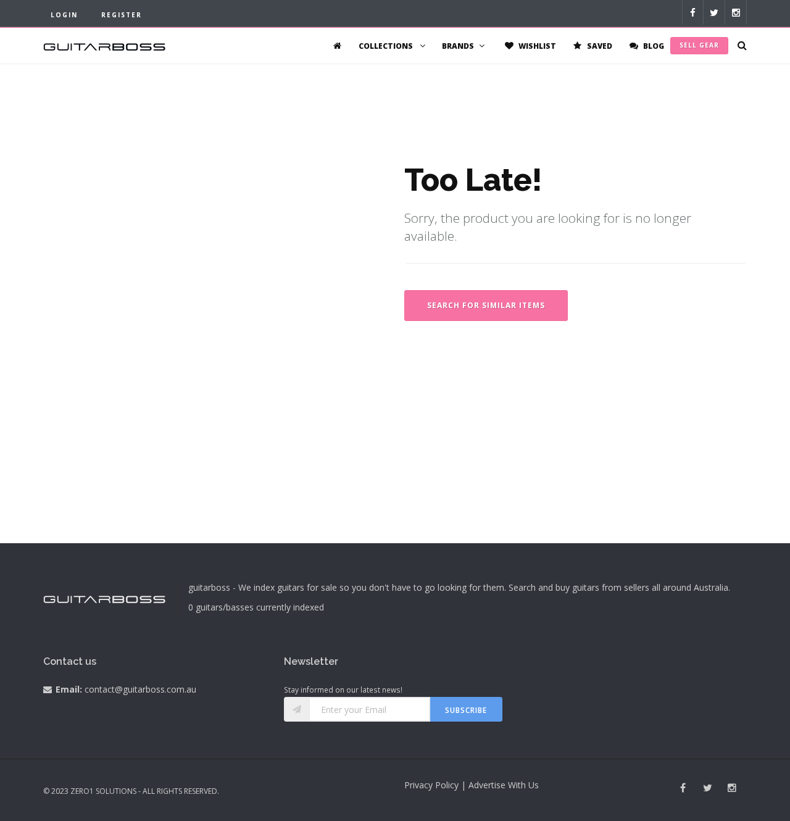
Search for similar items (486, 305)
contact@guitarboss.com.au (140, 689)
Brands (458, 46)
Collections (387, 46)
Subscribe (466, 710)
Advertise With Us (503, 785)
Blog (652, 46)
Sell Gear (699, 45)
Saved (598, 46)
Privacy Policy (431, 785)
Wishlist (536, 46)
